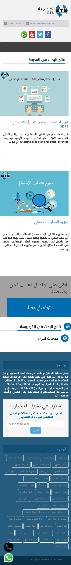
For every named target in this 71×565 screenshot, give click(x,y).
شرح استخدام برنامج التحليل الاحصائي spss (40, 124)
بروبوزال (42, 485)
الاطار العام (43, 506)
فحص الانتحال (61, 546)
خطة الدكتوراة (26, 492)
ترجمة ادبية (62, 540)
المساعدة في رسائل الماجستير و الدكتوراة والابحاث (45, 512)
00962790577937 (17, 23)
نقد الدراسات (46, 540)
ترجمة (10, 533)
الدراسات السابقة (60, 506)
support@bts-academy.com (43, 23)
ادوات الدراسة (46, 526)
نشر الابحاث (62, 526)
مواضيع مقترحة (23, 533)
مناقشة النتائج (31, 540)
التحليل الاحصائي (59, 478)
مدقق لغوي (10, 472)
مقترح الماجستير (27, 485)
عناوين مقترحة (60, 533)
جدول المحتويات (42, 533)
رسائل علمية (49, 458)
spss (45, 478)
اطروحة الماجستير (41, 465)
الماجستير (63, 458)
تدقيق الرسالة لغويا (28, 472)
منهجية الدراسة (14, 526)
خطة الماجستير (31, 478)
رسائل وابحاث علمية (35, 519)
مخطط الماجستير (59, 499)
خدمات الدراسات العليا (57, 519)
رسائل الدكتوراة (60, 465)
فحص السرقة (14, 540)
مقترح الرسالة (43, 492)
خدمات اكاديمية (15, 519)
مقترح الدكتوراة (60, 492)
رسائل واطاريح (33, 458)
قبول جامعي (30, 526)
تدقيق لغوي (45, 472)
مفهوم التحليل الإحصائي (50, 222)
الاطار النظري (23, 499)
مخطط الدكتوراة (41, 499)
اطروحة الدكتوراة (21, 465)
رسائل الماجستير (15, 458)
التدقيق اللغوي (61, 472)
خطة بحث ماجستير (58, 485)
